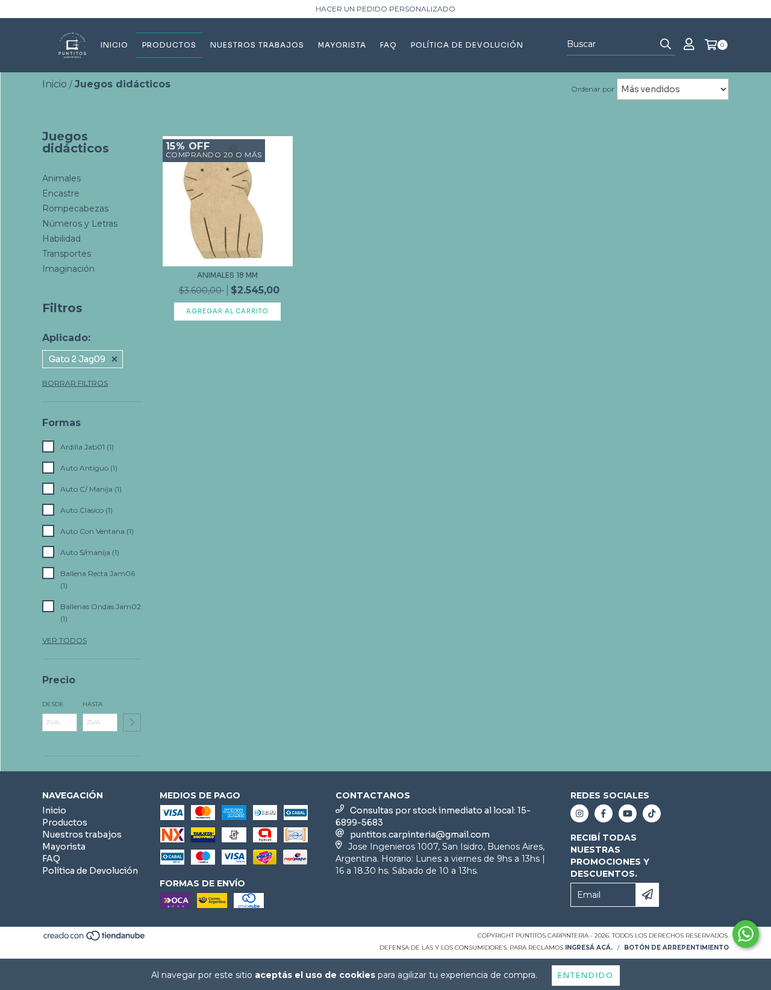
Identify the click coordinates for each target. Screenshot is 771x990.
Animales (61, 178)
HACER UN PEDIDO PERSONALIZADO (385, 8)
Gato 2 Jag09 (77, 359)
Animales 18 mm (227, 275)
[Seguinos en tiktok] (652, 813)
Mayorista (342, 44)
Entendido (586, 975)
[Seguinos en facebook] (604, 813)
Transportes (66, 253)
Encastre (61, 193)
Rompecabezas (75, 208)
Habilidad (61, 238)
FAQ (388, 44)
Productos (169, 44)
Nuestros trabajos (257, 44)
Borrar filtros (75, 382)
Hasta (92, 704)
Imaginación (68, 268)
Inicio (114, 44)
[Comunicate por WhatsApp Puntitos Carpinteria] (745, 934)
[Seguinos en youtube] (628, 813)
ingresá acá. (589, 947)
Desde (53, 704)
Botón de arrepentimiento (676, 947)
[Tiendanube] (95, 939)
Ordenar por (592, 88)
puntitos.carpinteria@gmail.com (420, 834)
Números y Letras (79, 223)
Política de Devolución (467, 44)
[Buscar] (665, 44)
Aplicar (132, 722)
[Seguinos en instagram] (579, 813)
